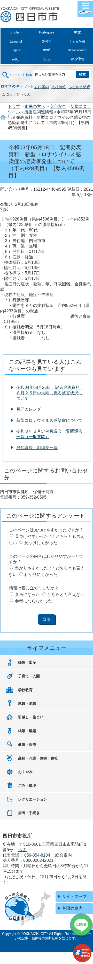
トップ (14, 106)
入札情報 (58, 87)
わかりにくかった (40, 574)
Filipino (16, 50)
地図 (22, 850)
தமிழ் (15, 59)
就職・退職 (27, 703)
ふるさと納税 (79, 87)
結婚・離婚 (27, 731)
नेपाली (46, 50)
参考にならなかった (33, 601)
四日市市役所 (29, 14)
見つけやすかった (31, 536)
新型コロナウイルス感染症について (49, 420)
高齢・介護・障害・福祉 (38, 758)
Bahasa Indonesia (77, 50)
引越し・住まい (30, 717)
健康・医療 (27, 744)
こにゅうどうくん (16, 94)
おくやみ (25, 772)
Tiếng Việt (77, 41)
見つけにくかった (40, 543)
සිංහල (47, 59)
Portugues (46, 32)
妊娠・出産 (27, 662)
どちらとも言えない (65, 594)
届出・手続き (29, 813)
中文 (77, 32)
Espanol (16, 41)
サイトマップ (74, 896)
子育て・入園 (29, 676)
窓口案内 (41, 87)
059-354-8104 (37, 855)
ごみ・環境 (27, 785)
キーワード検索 (17, 72)
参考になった (27, 594)
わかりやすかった (31, 568)
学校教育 (25, 690)
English (15, 32)
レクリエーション (32, 799)
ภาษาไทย (77, 59)
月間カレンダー (30, 409)
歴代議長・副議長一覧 (37, 447)
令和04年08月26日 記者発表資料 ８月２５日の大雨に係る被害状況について (50, 393)
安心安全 (58, 106)
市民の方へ (35, 106)
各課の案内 (72, 908)
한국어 (47, 41)
